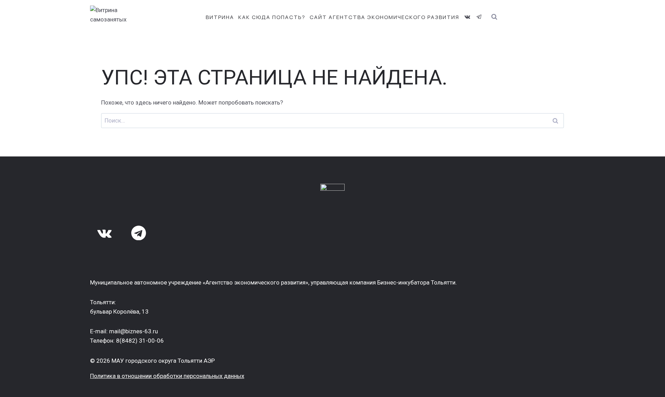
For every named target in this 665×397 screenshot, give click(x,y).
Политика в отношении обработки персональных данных (167, 375)
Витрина (220, 17)
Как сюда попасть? (271, 17)
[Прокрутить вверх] (647, 385)
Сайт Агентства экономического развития (384, 17)
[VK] (467, 17)
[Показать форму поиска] (494, 17)
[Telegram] (479, 17)
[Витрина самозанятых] (121, 17)
